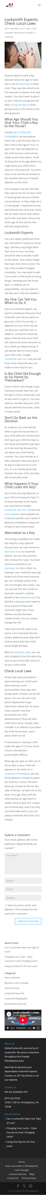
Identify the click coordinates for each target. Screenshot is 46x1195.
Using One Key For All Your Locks (21, 966)
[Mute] (34, 1028)
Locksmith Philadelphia (16, 998)
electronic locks (28, 597)
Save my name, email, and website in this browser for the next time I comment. (21, 909)
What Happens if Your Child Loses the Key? (22, 485)
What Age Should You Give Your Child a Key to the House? (21, 122)
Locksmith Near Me (14, 993)
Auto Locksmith (12, 977)
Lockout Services (17, 1174)
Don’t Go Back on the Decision (21, 419)
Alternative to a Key (20, 532)
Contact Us (13, 1178)
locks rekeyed (12, 514)
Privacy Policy (29, 1178)
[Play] (8, 1028)
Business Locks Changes (17, 982)
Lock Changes (22, 1169)
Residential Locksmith (23, 32)
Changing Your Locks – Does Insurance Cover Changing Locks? (21, 1132)
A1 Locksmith (12, 28)
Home (22, 1161)
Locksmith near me (15, 358)
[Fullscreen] (38, 1028)
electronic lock (12, 551)
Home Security (12, 988)
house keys (25, 83)
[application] (23, 1020)
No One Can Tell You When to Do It (21, 301)
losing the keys (19, 104)
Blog (32, 1174)
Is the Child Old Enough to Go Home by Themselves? (23, 377)
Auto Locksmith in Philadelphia (21, 1165)
